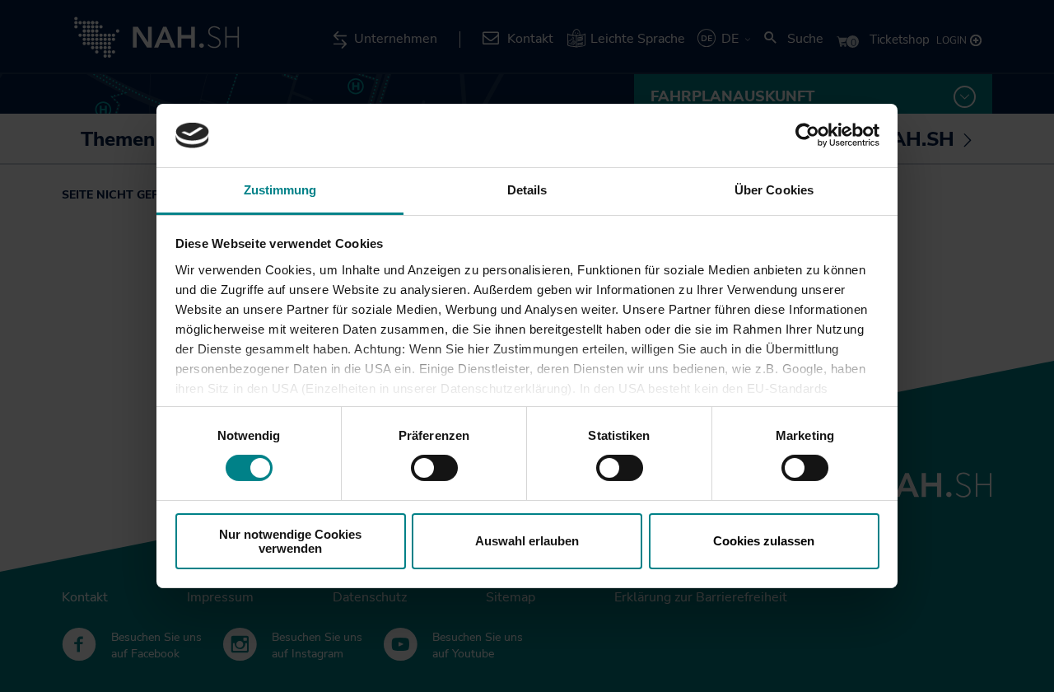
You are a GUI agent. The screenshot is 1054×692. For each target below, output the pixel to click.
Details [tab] (527, 190)
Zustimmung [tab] (280, 190)
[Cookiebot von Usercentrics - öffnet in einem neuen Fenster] (807, 135)
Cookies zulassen (763, 541)
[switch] (434, 468)
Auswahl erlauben (527, 541)
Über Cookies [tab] (774, 190)
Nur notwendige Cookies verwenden (290, 541)
